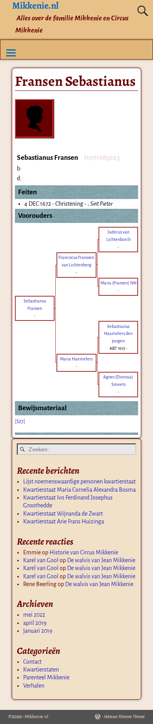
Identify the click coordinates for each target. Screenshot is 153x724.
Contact (32, 662)
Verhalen (33, 685)
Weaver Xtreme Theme (124, 716)
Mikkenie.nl (36, 716)
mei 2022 (34, 615)
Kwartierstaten (41, 669)
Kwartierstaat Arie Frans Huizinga (63, 521)
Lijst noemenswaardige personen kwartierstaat (79, 481)
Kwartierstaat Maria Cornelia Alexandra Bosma (79, 490)
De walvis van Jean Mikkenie (101, 560)
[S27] (20, 421)
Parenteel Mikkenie (46, 677)
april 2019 (35, 623)
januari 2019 (38, 631)
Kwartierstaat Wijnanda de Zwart (63, 513)
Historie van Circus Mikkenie (83, 552)
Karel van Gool (40, 560)
